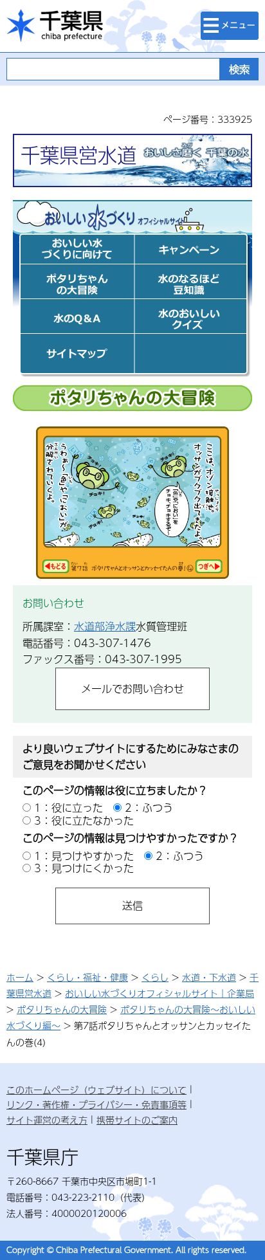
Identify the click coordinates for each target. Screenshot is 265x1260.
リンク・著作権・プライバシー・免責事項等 (96, 1104)
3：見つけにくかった (84, 868)
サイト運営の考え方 (46, 1120)
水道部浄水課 (105, 626)
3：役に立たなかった (84, 820)
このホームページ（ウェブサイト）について (96, 1089)
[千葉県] (54, 26)
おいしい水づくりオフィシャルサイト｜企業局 (159, 993)
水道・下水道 (209, 977)
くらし (155, 977)
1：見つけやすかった (84, 856)
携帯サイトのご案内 (137, 1120)
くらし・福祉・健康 (87, 977)
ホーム (19, 977)
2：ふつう (149, 807)
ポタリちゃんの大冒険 (62, 1009)
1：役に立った (68, 807)
